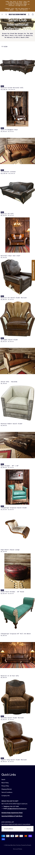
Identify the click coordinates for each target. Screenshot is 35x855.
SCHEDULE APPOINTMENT (33, 270)
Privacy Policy (5, 786)
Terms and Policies (17, 849)
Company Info (5, 795)
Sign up (29, 829)
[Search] (6, 14)
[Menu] (2, 14)
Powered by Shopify (26, 845)
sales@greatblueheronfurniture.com (17, 808)
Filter (5, 46)
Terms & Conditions (6, 792)
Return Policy (5, 782)
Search (3, 779)
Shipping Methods (6, 789)
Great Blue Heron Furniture (14, 845)
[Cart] (33, 14)
